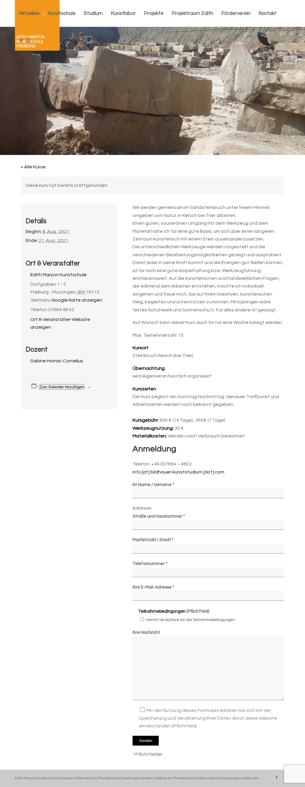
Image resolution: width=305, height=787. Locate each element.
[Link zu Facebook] (21, 40)
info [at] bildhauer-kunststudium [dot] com (178, 472)
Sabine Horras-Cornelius (56, 360)
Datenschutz (86, 778)
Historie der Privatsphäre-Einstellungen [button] (185, 778)
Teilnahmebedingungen (162, 611)
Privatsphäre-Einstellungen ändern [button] (125, 778)
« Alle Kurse (33, 166)
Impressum (65, 778)
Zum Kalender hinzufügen (62, 387)
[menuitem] (29, 13)
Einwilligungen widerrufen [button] (238, 778)
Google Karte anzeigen (76, 300)
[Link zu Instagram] (28, 40)
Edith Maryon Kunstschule (58, 274)
